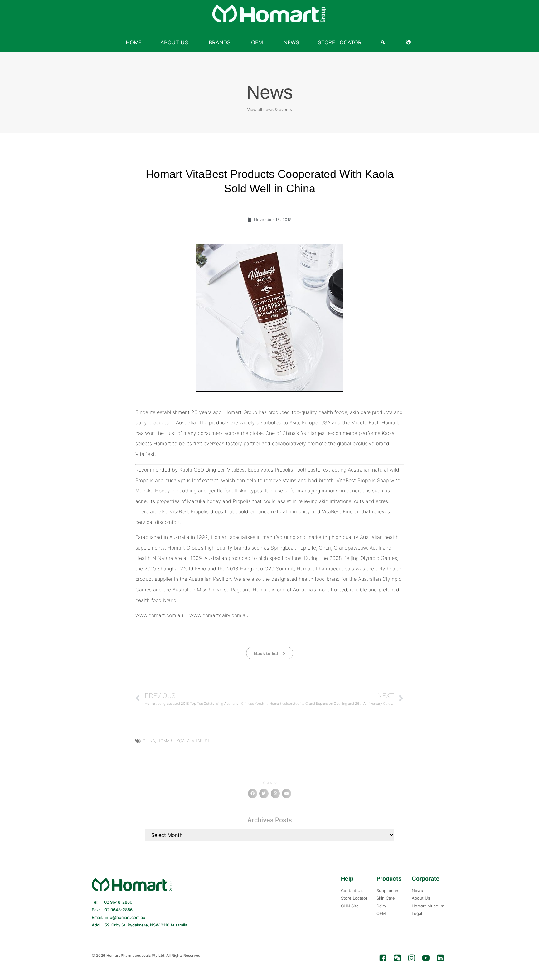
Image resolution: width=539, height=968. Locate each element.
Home (134, 42)
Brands (220, 42)
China (149, 740)
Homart (165, 740)
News (291, 42)
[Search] (384, 42)
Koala (183, 740)
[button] (252, 793)
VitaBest (201, 740)
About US (174, 42)
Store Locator (340, 42)
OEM (257, 42)
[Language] (410, 42)
